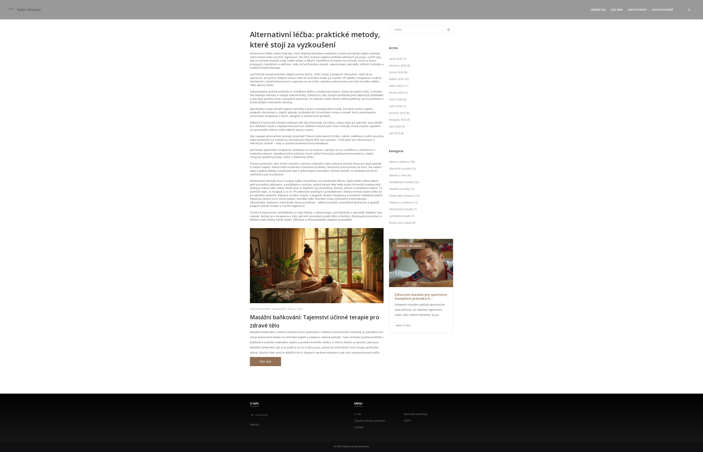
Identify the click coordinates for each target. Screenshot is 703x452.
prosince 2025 (399, 113)
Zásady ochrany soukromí (369, 420)
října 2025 (397, 126)
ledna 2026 (397, 106)
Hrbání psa (598, 9)
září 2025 (396, 133)
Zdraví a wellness (402, 161)
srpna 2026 (397, 58)
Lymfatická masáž (401, 216)
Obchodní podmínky (415, 414)
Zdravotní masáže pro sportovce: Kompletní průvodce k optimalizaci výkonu (421, 297)
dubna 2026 (398, 86)
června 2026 (398, 72)
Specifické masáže (402, 168)
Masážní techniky (402, 189)
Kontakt (359, 427)
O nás (357, 414)
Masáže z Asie (400, 175)
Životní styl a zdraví (402, 222)
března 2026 (398, 92)
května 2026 (399, 79)
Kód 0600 (617, 9)
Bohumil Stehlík (262, 308)
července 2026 (399, 65)
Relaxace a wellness (403, 202)
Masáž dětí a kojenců (404, 195)
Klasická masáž (662, 9)
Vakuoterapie (637, 9)
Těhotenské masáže (403, 209)
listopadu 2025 (399, 119)
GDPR (407, 420)
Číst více (265, 361)
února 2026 (397, 99)
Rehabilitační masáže (404, 182)
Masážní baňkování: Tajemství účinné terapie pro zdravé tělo (314, 321)
